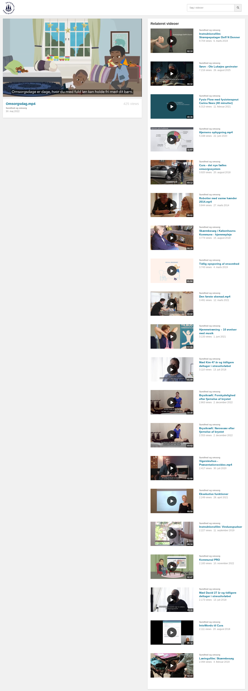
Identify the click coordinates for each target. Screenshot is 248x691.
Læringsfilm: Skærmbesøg (216, 658)
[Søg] (238, 7)
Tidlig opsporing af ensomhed (219, 263)
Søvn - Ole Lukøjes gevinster (218, 66)
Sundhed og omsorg (16, 108)
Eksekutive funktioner (213, 494)
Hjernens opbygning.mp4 (216, 132)
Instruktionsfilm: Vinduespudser (220, 526)
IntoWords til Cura (211, 625)
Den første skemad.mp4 (214, 296)
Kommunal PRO (209, 559)
